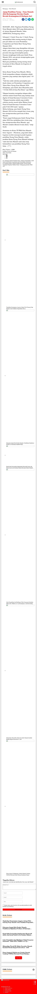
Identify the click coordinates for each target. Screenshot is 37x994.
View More (18, 957)
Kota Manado (5, 20)
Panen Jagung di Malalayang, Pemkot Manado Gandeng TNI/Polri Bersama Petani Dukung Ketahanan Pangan (18, 874)
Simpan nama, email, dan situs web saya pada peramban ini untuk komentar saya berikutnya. (17, 905)
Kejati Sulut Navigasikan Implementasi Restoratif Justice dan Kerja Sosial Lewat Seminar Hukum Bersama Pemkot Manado (19, 467)
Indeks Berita (8, 989)
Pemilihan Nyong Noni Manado (9, 151)
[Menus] (2, 2)
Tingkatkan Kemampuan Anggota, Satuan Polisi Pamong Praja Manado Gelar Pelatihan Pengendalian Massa (19, 308)
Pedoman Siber (8, 991)
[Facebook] (6, 155)
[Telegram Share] (29, 19)
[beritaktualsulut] (19, 2)
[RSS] (6, 158)
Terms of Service (8, 988)
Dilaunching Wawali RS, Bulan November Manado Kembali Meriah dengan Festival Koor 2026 (19, 738)
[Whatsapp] (32, 19)
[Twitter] (6, 157)
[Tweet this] (26, 19)
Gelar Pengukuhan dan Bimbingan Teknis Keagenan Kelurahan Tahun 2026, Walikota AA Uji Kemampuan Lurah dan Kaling (19, 602)
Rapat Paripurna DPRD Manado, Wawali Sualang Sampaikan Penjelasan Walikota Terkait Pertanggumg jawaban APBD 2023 (18, 165)
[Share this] (23, 19)
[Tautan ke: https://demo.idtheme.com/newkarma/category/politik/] (33, 970)
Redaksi (6, 992)
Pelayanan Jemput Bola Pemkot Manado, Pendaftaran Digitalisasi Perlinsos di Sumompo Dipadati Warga (20, 443)
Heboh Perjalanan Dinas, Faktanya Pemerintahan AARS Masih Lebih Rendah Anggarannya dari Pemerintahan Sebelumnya (18, 161)
